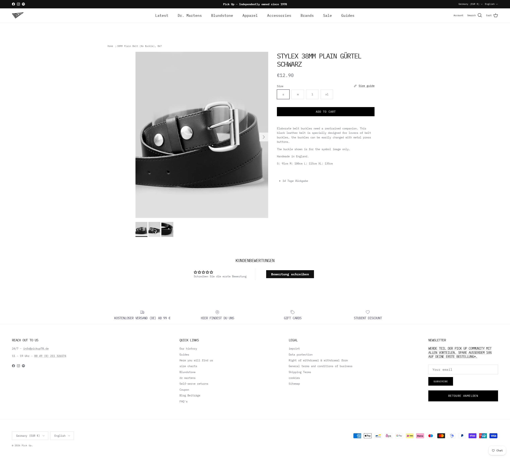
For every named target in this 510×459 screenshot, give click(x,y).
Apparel (250, 15)
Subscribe (441, 381)
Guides (347, 15)
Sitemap (294, 383)
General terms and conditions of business (320, 366)
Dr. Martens (190, 15)
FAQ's (183, 401)
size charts (188, 366)
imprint (294, 348)
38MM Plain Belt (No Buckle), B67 (139, 46)
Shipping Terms (300, 372)
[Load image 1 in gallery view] (201, 135)
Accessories (279, 15)
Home (110, 46)
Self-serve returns (193, 383)
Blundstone (222, 15)
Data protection (301, 354)
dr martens (187, 378)
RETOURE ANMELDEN (463, 396)
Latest (161, 15)
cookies (294, 378)
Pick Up (26, 445)
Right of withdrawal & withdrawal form (318, 360)
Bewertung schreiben (290, 274)
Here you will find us (196, 360)
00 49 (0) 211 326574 (50, 356)
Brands (307, 15)
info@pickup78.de (36, 348)
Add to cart (326, 111)
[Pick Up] (18, 15)
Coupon (184, 389)
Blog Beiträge (189, 395)
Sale (327, 15)
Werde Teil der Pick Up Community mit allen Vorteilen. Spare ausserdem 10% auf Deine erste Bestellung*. (459, 352)
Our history (188, 348)
